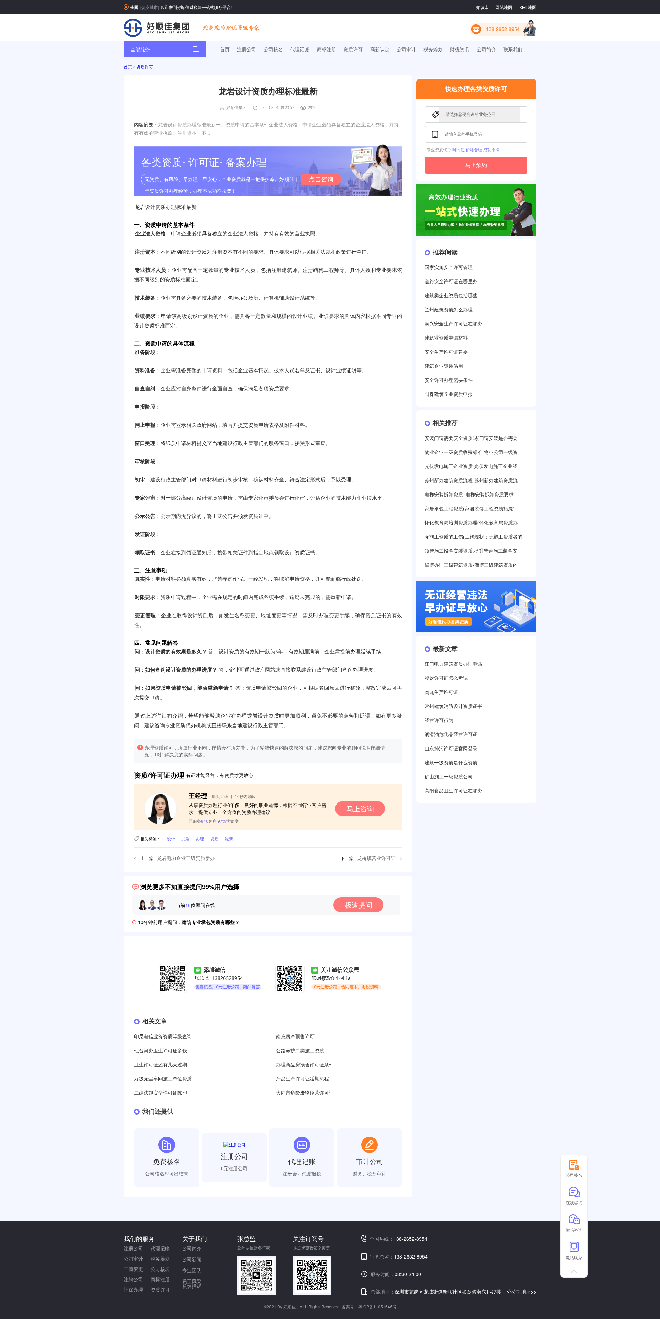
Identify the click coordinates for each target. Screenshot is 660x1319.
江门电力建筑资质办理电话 (453, 664)
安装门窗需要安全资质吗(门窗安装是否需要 (471, 438)
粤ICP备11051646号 (377, 1306)
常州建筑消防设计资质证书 (453, 706)
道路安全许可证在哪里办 (451, 281)
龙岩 (186, 838)
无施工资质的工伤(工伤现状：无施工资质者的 (473, 537)
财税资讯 (459, 49)
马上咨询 (360, 808)
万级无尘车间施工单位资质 (163, 1079)
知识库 (482, 7)
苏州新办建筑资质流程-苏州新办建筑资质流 (471, 480)
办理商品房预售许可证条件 (305, 1064)
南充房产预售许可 (295, 1036)
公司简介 (486, 49)
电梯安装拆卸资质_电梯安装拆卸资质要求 (469, 494)
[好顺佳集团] (156, 28)
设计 (171, 838)
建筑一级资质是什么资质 (451, 762)
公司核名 (273, 49)
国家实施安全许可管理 (449, 267)
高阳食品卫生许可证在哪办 (453, 791)
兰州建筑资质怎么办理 (449, 309)
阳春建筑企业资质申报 (449, 394)
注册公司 (246, 49)
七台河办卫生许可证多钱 (160, 1050)
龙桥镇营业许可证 (376, 858)
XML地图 (527, 7)
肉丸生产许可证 (441, 692)
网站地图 (504, 7)
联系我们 (512, 49)
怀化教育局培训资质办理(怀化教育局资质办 (471, 522)
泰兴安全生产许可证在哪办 (453, 323)
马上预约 (476, 165)
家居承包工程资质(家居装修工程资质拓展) (470, 508)
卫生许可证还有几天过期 (160, 1064)
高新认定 (379, 49)
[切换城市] (149, 7)
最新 (229, 838)
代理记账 (299, 49)
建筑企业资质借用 (444, 366)
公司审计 (406, 49)
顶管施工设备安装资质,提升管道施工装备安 (471, 551)
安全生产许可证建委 (446, 352)
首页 (225, 49)
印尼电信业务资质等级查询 (163, 1036)
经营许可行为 (439, 720)
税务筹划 (433, 49)
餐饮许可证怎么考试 (446, 678)
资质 (214, 838)
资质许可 (353, 49)
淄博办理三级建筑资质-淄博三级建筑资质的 (471, 565)
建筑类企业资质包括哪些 (451, 295)
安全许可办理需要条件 (449, 380)
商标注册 (326, 49)
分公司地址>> (521, 1291)
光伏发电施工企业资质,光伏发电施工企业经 (471, 466)
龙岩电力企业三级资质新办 (186, 858)
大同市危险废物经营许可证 (305, 1093)
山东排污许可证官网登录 (451, 748)
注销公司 (133, 1279)
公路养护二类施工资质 (300, 1050)
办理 (200, 838)
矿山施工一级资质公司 (449, 776)
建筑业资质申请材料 (446, 338)
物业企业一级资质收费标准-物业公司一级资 (471, 452)
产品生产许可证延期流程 (302, 1079)
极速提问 (358, 905)
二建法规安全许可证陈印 (160, 1093)
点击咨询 (321, 179)
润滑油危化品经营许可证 (451, 734)
